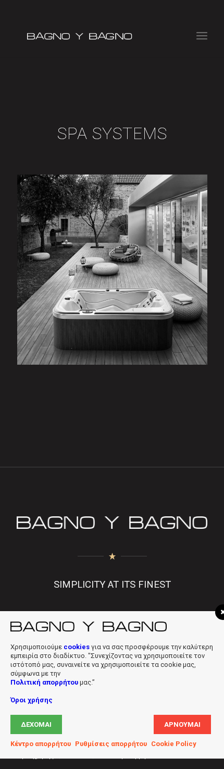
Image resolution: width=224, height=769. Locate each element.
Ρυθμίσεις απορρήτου (111, 744)
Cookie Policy (173, 744)
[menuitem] (201, 35)
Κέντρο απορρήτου (40, 744)
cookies (77, 647)
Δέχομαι (36, 724)
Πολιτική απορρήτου (44, 682)
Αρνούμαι (182, 724)
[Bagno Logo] (93, 36)
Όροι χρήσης (31, 700)
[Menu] (201, 35)
